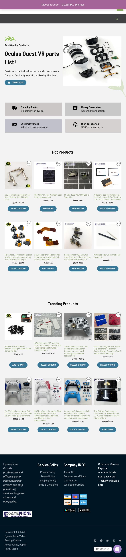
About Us (69, 472)
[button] (117, 19)
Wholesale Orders (74, 484)
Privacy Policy (47, 472)
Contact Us (70, 480)
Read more (48, 208)
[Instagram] (114, 540)
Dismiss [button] (80, 4)
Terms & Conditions (47, 484)
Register (103, 468)
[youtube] (120, 540)
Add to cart (78, 208)
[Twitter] (107, 540)
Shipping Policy (47, 480)
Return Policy (48, 476)
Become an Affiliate (75, 476)
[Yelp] (95, 540)
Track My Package (108, 480)
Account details (107, 472)
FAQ (100, 484)
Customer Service (108, 464)
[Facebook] (101, 540)
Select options (18, 208)
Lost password (107, 476)
